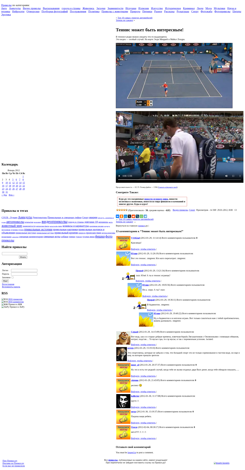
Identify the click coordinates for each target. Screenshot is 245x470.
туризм (79, 237)
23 (3, 189)
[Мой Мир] (125, 216)
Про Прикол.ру (10, 461)
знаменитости (29, 226)
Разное (158, 11)
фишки (100, 236)
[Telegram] (145, 216)
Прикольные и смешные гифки (64, 217)
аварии (93, 217)
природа (81, 233)
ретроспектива (108, 233)
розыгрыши (6, 237)
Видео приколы (32, 8)
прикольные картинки (65, 229)
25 (10, 189)
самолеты (15, 237)
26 (13, 189)
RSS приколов (15, 299)
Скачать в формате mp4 (167, 187)
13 (17, 182)
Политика (93, 11)
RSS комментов (16, 302)
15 (24, 182)
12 (13, 182)
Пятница (147, 11)
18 (10, 186)
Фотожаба (206, 11)
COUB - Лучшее (9, 217)
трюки (72, 236)
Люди (200, 8)
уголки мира (88, 236)
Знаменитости (115, 8)
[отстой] (117, 210)
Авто (4, 8)
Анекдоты (15, 8)
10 (7, 182)
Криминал (189, 8)
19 (13, 186)
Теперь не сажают (124, 20)
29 (24, 189)
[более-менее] (122, 210)
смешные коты (52, 236)
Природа (135, 11)
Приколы (6, 5)
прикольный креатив (66, 232)
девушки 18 (91, 221)
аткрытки (29, 222)
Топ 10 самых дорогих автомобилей (135, 18)
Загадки (100, 8)
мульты (21, 230)
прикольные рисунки (25, 233)
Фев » (11, 195)
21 (20, 186)
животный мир (12, 225)
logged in (132, 452)
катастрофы (54, 226)
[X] (129, 216)
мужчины (14, 230)
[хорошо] (124, 210)
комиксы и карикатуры (76, 225)
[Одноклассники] (121, 216)
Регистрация (8, 284)
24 (7, 189)
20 (17, 186)
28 (20, 189)
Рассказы (169, 11)
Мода (208, 8)
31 (7, 192)
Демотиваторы (40, 217)
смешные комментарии (31, 236)
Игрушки (130, 8)
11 (10, 182)
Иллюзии (143, 8)
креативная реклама (96, 226)
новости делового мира (156, 199)
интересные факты (42, 226)
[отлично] (126, 210)
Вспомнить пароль (11, 287)
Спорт (194, 11)
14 (20, 182)
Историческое (173, 8)
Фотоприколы (222, 11)
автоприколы (15, 222)
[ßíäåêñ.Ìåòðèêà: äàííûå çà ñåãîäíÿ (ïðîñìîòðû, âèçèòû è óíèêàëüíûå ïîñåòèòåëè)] (221, 463)
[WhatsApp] (141, 216)
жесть (111, 222)
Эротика (6, 14)
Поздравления (78, 11)
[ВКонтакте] (117, 216)
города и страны (71, 8)
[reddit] (133, 216)
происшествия (93, 232)
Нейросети (18, 11)
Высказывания (51, 8)
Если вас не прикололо (14, 466)
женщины (103, 222)
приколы (113, 460)
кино (60, 226)
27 (17, 189)
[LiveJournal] (137, 216)
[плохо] (120, 210)
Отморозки (33, 11)
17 (7, 186)
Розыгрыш (183, 11)
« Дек (4, 195)
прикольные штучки (45, 233)
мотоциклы (6, 230)
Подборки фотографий (55, 11)
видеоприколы (54, 221)
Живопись (88, 8)
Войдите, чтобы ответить (143, 249)
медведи (107, 226)
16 (3, 186)
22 (24, 186)
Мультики (219, 8)
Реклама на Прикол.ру (13, 463)
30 (3, 192)
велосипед (37, 222)
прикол (141, 226)
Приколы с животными (115, 11)
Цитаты (237, 11)
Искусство (157, 8)
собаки (64, 236)
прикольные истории (38, 229)
